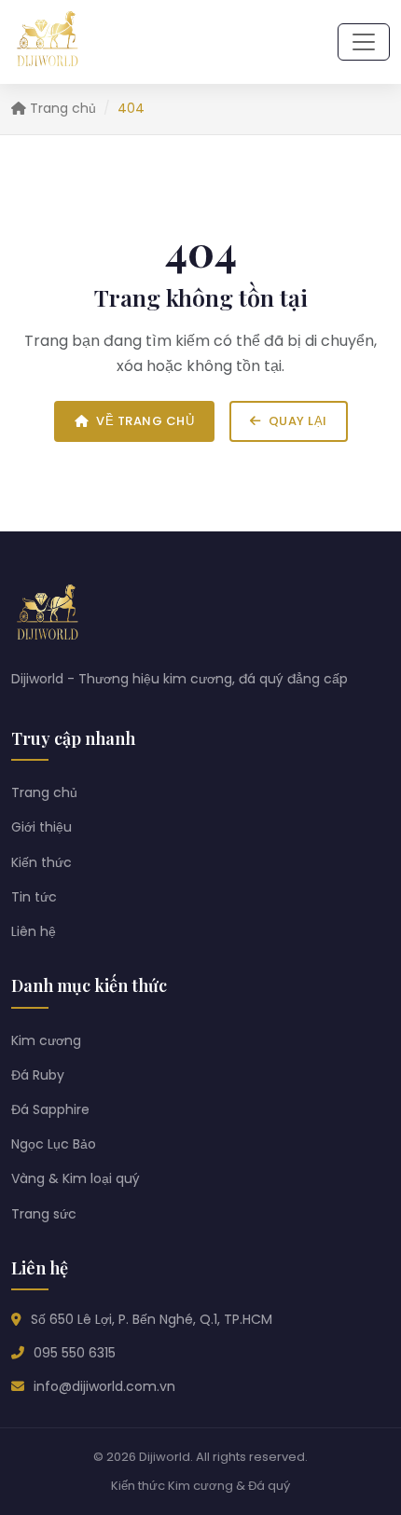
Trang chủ (61, 108)
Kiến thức (41, 862)
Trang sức (43, 1214)
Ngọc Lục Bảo (53, 1144)
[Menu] (364, 42)
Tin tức (34, 897)
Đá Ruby (37, 1075)
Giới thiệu (41, 827)
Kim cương (46, 1040)
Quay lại (298, 421)
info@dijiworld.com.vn (104, 1386)
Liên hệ (33, 931)
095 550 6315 (75, 1352)
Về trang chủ (145, 421)
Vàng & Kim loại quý (75, 1178)
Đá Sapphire (50, 1109)
